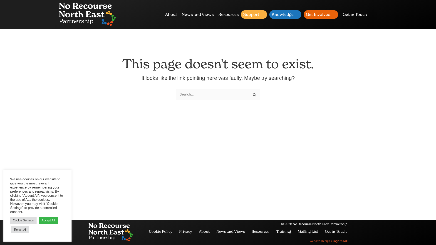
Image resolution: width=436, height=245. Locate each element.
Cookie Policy (160, 231)
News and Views (198, 14)
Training (283, 231)
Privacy (185, 231)
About (171, 14)
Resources (228, 14)
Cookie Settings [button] (23, 220)
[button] (372, 15)
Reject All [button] (20, 229)
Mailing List (308, 231)
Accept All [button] (48, 220)
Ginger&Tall (328, 241)
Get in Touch (355, 14)
